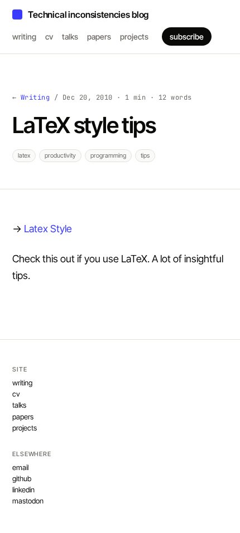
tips (145, 155)
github (21, 478)
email (20, 467)
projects (134, 36)
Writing (35, 97)
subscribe (187, 36)
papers (99, 36)
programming (108, 155)
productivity (60, 155)
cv (49, 36)
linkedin (23, 489)
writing (24, 36)
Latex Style (48, 228)
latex (24, 155)
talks (70, 36)
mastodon (28, 500)
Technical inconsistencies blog (88, 14)
